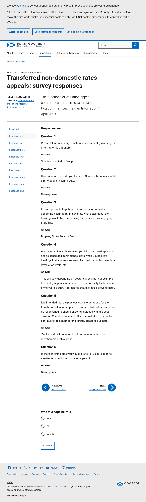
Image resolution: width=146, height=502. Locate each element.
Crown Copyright (61, 474)
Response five (16, 163)
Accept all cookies (18, 31)
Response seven (17, 177)
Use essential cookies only (48, 31)
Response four (16, 156)
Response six (15, 170)
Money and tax (19, 107)
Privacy (97, 474)
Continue (47, 445)
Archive (25, 474)
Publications (45, 53)
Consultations (90, 53)
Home (9, 62)
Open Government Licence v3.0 (55, 486)
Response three (17, 150)
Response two (16, 143)
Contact (35, 474)
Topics (20, 53)
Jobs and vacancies (81, 474)
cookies (21, 5)
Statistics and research (67, 53)
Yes (49, 418)
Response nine (16, 191)
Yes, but (51, 434)
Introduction (15, 129)
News (31, 53)
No (48, 426)
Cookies (46, 474)
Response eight (17, 184)
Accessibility (12, 474)
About (10, 53)
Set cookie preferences (80, 31)
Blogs (105, 53)
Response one (16, 136)
